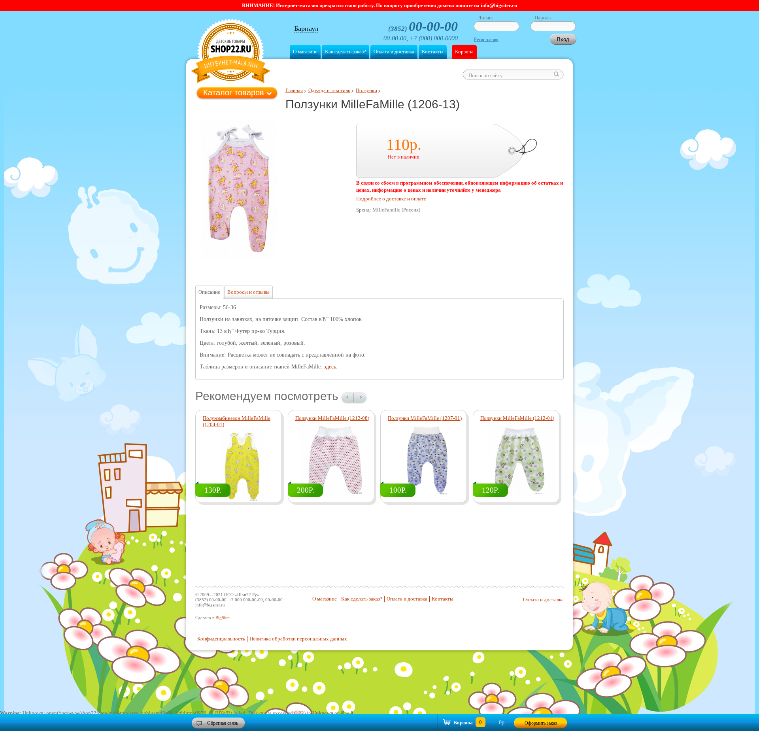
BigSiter (222, 617)
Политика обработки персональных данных (298, 639)
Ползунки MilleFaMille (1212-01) (517, 418)
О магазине (305, 52)
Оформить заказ (541, 723)
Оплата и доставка (394, 52)
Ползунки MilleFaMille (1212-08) (332, 418)
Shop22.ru (230, 52)
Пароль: (543, 18)
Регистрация (486, 39)
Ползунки (366, 90)
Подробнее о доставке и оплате (391, 199)
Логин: (485, 18)
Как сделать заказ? (345, 52)
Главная (294, 90)
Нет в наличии (403, 157)
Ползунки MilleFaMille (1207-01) (425, 418)
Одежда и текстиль (329, 90)
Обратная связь (222, 723)
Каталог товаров (233, 92)
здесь (330, 367)
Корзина (464, 52)
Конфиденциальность (221, 639)
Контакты (433, 52)
